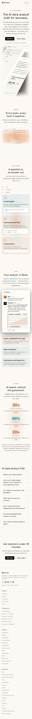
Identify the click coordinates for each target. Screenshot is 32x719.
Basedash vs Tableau (7, 613)
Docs (3, 680)
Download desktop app (8, 711)
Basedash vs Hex (6, 621)
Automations (5, 645)
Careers (4, 708)
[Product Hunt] (8, 582)
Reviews (4, 685)
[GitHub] (10, 582)
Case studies (5, 682)
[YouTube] (13, 582)
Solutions (4, 703)
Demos (4, 687)
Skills (3, 650)
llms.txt (16, 585)
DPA (12, 585)
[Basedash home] (6, 2)
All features (5, 632)
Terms (8, 585)
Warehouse (5, 643)
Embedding (5, 653)
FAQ (3, 705)
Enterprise (4, 593)
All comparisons (6, 611)
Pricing (4, 604)
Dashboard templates (8, 677)
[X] (3, 582)
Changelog (5, 692)
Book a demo (21, 39)
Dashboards (5, 637)
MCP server (5, 658)
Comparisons (5, 690)
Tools (3, 700)
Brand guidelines (6, 713)
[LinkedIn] (5, 582)
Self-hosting (5, 601)
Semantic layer (6, 648)
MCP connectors (6, 661)
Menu (27, 2)
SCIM (3, 656)
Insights (4, 635)
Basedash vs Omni (7, 619)
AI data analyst (6, 640)
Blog (3, 672)
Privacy (4, 585)
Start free (10, 39)
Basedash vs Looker (7, 616)
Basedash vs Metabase (8, 624)
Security (4, 596)
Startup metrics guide (8, 695)
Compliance (5, 599)
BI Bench (20, 444)
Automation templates (8, 674)
